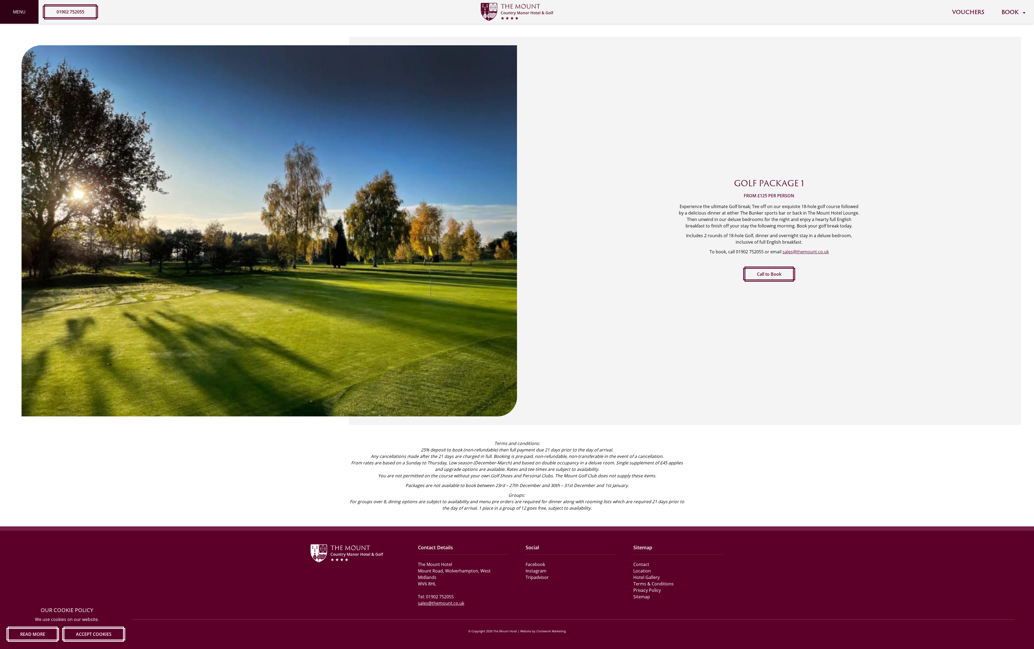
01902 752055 (70, 12)
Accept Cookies (93, 634)
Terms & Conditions (653, 584)
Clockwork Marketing (551, 631)
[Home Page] (517, 12)
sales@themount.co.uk (806, 252)
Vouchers (968, 12)
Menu (19, 12)
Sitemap (641, 597)
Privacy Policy (647, 590)
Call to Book (769, 274)
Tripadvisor (537, 577)
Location (642, 571)
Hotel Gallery (646, 577)
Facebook (535, 564)
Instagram (536, 571)
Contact (641, 564)
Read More (32, 634)
